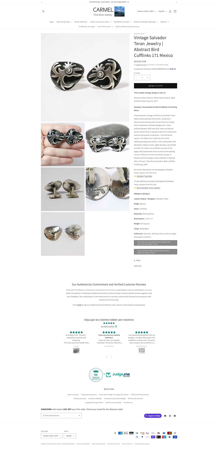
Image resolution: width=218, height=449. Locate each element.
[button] (43, 11)
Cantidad (137, 73)
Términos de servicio (135, 398)
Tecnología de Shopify (68, 444)
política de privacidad (113, 402)
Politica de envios (80, 398)
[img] (109, 323)
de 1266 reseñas (107, 326)
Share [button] (138, 260)
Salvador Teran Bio (144, 176)
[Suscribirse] (79, 415)
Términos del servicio (113, 444)
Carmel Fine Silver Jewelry (53, 444)
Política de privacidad (98, 444)
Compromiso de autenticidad (115, 398)
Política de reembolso (83, 444)
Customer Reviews (95, 398)
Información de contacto (142, 444)
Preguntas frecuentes (89, 394)
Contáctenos (128, 402)
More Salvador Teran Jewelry (148, 188)
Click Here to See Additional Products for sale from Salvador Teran (153, 243)
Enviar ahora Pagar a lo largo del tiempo (114, 394)
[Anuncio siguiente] (176, 2)
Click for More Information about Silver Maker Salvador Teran (153, 252)
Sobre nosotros (73, 394)
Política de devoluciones (140, 394)
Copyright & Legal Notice (94, 402)
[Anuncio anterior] (41, 2)
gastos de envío (141, 64)
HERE (79, 305)
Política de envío (127, 444)
